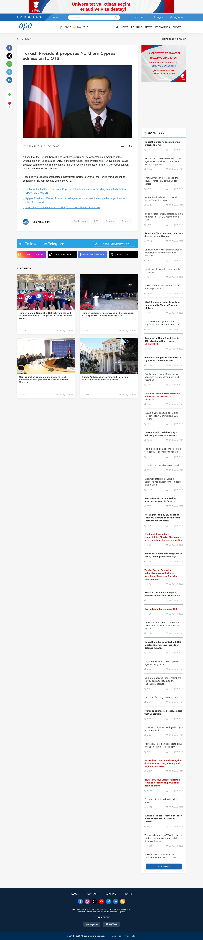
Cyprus (125, 221)
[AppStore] (111, 924)
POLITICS (136, 27)
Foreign (181, 39)
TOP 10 (128, 893)
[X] (25, 17)
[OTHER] (183, 27)
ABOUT (75, 893)
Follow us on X (121, 254)
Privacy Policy (130, 936)
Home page (168, 39)
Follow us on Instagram (33, 254)
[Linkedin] (37, 17)
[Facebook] (17, 17)
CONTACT (92, 893)
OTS (96, 221)
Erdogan (110, 221)
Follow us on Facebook (93, 254)
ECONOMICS (162, 27)
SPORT (177, 27)
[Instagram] (21, 17)
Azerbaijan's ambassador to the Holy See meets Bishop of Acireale (62, 207)
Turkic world (80, 221)
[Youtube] (29, 17)
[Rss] (41, 17)
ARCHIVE (111, 893)
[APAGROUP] (101, 917)
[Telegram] (33, 17)
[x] (94, 902)
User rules (116, 936)
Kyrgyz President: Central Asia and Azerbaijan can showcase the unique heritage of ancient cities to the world (76, 200)
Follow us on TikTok (62, 254)
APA (108, 164)
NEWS (148, 27)
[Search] (116, 17)
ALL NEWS (121, 27)
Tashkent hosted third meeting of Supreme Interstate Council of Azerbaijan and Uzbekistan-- (76, 191)
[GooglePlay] (91, 924)
